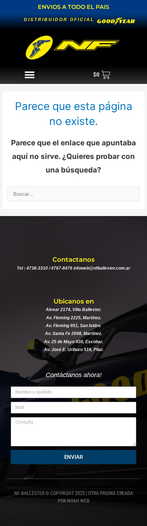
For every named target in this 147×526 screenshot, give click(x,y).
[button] (30, 75)
